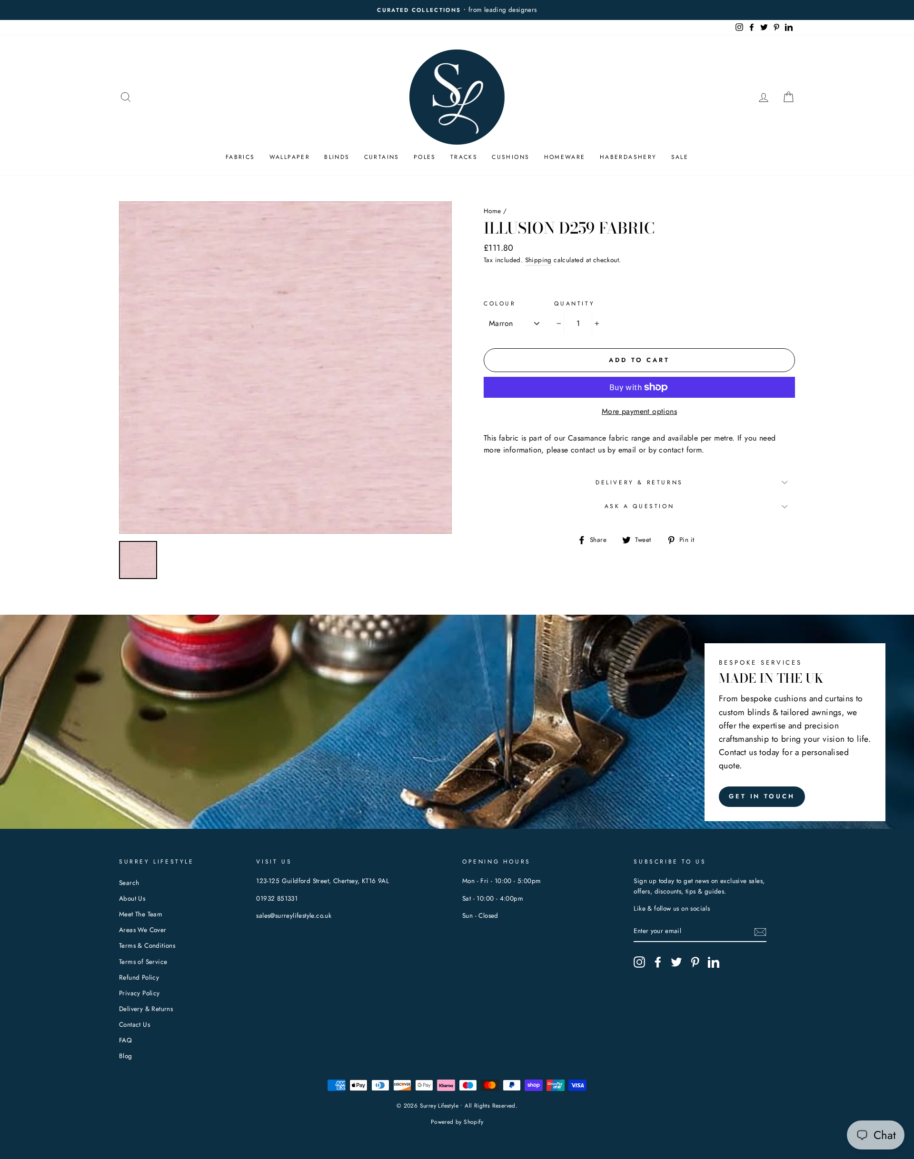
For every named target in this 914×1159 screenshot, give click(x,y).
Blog (125, 1056)
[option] (285, 367)
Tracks (463, 157)
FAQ (125, 1040)
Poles (425, 157)
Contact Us (134, 1024)
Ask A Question (639, 506)
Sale (680, 157)
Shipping (538, 260)
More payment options (639, 411)
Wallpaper (289, 157)
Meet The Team (140, 914)
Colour (500, 303)
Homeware (565, 157)
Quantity (574, 303)
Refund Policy (139, 977)
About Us (132, 898)
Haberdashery (628, 157)
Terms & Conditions (147, 945)
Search (129, 882)
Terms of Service (143, 961)
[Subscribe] (760, 931)
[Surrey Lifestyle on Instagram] (639, 962)
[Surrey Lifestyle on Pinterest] (695, 962)
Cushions (510, 157)
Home (492, 211)
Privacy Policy (139, 993)
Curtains (381, 157)
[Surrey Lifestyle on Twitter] (676, 962)
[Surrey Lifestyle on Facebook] (658, 962)
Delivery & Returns (639, 482)
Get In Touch (762, 796)
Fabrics (240, 157)
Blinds (336, 157)
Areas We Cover (143, 929)
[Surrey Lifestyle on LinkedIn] (713, 962)
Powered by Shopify (457, 1122)
